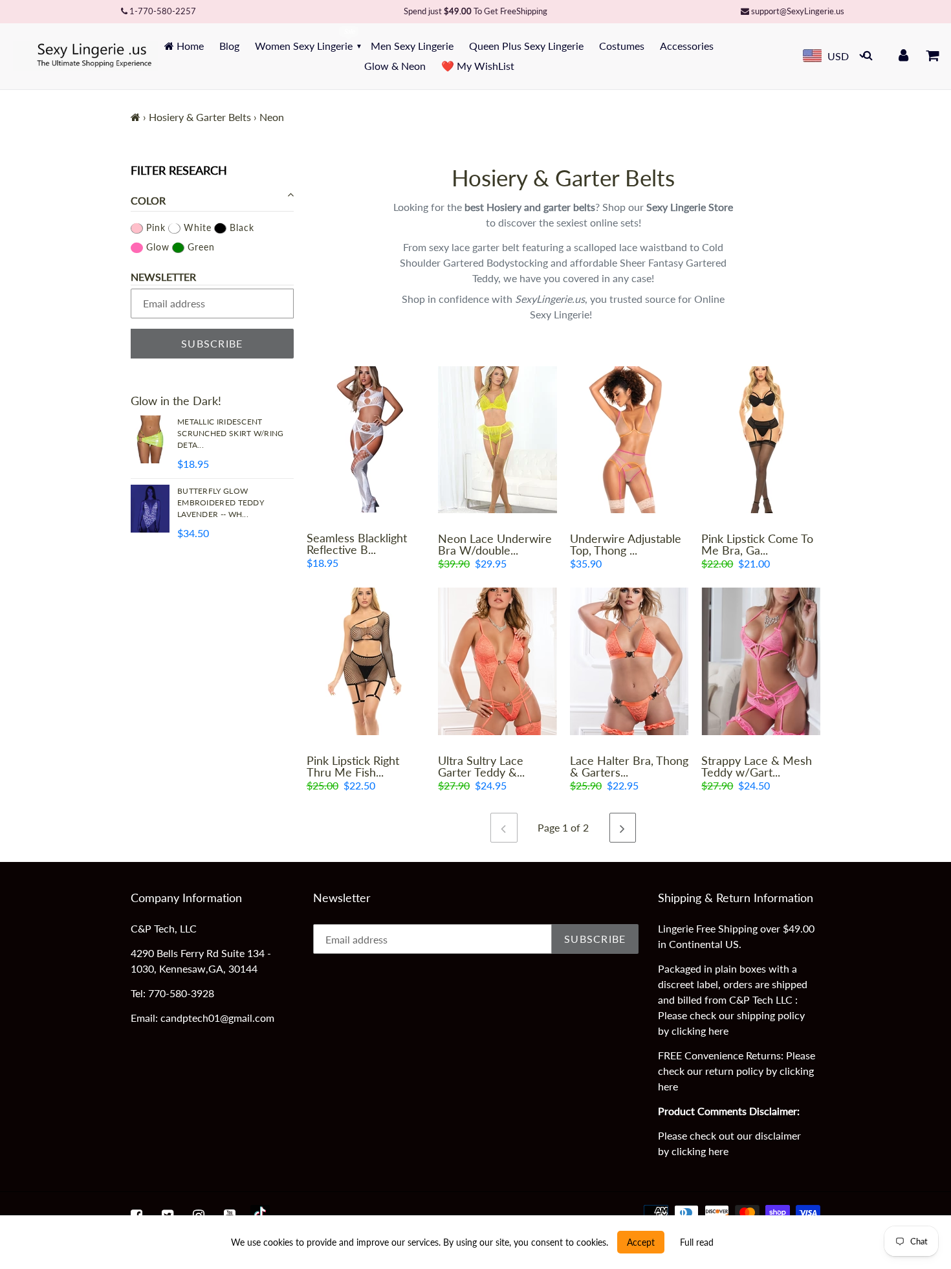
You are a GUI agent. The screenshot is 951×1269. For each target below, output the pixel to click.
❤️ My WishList (477, 66)
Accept (641, 1242)
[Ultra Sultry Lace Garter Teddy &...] (497, 661)
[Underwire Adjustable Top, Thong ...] (629, 439)
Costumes (621, 45)
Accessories (687, 45)
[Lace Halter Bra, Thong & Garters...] (629, 661)
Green (199, 246)
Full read (697, 1242)
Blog (229, 45)
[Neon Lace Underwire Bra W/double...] (497, 439)
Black (240, 226)
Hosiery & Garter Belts (200, 117)
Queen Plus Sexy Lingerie (526, 45)
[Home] (135, 117)
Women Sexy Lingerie (304, 45)
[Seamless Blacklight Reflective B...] (366, 439)
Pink (154, 226)
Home (189, 45)
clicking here (700, 1030)
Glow (156, 246)
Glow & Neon (395, 66)
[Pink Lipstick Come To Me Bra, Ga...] (760, 439)
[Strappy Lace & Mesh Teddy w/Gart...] (760, 661)
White (196, 226)
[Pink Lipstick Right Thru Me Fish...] (366, 661)
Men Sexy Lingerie (412, 45)
